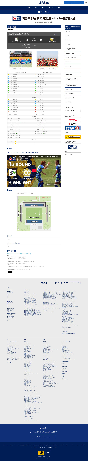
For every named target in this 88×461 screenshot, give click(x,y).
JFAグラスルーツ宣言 (10, 342)
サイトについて (6, 445)
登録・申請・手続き (65, 348)
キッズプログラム (10, 351)
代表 (29, 7)
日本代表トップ (9, 289)
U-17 (8, 297)
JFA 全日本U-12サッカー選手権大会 (49, 311)
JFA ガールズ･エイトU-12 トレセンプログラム (50, 349)
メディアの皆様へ (41, 447)
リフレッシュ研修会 (27, 359)
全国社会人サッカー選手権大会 (29, 301)
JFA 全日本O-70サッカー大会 (66, 313)
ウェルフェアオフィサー (28, 407)
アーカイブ (34, 447)
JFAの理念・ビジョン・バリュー (44, 436)
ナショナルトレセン (46, 345)
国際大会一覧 (26, 291)
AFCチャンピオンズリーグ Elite (29, 296)
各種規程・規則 (64, 347)
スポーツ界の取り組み (28, 404)
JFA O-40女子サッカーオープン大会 (67, 293)
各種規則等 (63, 374)
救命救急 (25, 379)
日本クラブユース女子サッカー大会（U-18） (69, 304)
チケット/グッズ (79, 2)
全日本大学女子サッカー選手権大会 (67, 294)
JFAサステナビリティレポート (48, 376)
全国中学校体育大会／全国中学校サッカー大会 (50, 304)
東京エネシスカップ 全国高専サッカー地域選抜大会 (32, 314)
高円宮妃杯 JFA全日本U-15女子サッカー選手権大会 (70, 298)
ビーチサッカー (9, 314)
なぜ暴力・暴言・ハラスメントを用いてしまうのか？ (32, 397)
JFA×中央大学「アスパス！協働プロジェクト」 (50, 366)
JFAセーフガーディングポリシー (29, 393)
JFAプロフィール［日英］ (66, 358)
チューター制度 (26, 367)
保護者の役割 (26, 400)
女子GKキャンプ (45, 348)
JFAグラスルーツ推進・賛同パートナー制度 (14, 359)
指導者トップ (26, 353)
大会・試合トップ (27, 289)
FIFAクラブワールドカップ (28, 316)
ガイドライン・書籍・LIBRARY (29, 388)
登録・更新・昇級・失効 (28, 365)
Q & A (63, 376)
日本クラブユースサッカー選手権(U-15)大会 (50, 306)
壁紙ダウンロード (69, 89)
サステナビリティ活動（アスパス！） (68, 352)
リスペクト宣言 (26, 391)
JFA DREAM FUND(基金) (28, 418)
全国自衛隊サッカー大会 (28, 303)
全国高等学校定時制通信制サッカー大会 (49, 297)
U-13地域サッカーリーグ (47, 305)
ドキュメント (64, 368)
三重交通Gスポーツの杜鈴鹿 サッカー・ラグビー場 (19, 254)
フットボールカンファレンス (29, 360)
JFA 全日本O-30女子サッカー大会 (67, 292)
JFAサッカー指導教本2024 (28, 362)
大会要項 (67, 35)
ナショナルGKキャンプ (46, 347)
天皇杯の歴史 (68, 102)
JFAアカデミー (45, 354)
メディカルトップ (27, 375)
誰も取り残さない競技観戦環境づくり (49, 363)
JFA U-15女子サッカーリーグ (66, 299)
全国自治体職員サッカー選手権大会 (30, 302)
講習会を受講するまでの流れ (29, 357)
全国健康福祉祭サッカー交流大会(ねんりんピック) (70, 314)
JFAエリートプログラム (47, 346)
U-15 (8, 299)
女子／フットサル (10, 311)
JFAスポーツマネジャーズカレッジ (48, 370)
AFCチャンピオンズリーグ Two (29, 297)
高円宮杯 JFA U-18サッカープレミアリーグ (50, 292)
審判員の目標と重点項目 (28, 351)
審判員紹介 (26, 347)
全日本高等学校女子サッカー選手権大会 (68, 300)
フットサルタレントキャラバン (48, 351)
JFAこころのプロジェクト (47, 367)
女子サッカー (64, 363)
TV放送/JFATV (69, 74)
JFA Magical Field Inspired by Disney (13, 345)
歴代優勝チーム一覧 (70, 97)
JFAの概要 (63, 343)
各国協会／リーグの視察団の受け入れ (49, 386)
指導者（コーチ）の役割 (28, 354)
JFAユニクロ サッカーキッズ (12, 343)
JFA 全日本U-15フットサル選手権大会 (68, 322)
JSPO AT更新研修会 (27, 381)
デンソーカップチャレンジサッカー (30, 309)
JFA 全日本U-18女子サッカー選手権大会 (68, 296)
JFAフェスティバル (10, 355)
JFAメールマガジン (65, 379)
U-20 (8, 303)
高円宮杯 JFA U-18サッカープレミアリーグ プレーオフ (52, 294)
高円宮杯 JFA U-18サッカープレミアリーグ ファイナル (52, 291)
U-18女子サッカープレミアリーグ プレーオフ (69, 297)
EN (86, 3)
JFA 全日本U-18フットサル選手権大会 (68, 321)
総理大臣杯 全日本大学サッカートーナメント (31, 306)
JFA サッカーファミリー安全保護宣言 (30, 392)
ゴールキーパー (26, 368)
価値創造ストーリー (65, 351)
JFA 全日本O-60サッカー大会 (66, 312)
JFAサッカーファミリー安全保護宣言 (49, 365)
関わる (51, 7)
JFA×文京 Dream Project (65, 356)
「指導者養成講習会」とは (28, 356)
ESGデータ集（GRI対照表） (66, 350)
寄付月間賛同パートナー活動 (47, 378)
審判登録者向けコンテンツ (28, 348)
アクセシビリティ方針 (14, 445)
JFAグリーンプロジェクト (47, 361)
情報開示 (63, 349)
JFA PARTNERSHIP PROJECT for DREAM (31, 419)
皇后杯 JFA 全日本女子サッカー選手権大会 (69, 291)
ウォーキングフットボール (11, 349)
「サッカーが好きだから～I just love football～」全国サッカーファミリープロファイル (15, 358)
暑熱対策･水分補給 (27, 378)
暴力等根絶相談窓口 (27, 413)
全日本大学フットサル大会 (66, 320)
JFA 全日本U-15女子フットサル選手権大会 (69, 323)
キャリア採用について (51, 447)
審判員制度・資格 (27, 346)
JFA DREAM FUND (65, 357)
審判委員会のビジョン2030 (28, 342)
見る (36, 7)
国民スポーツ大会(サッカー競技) (29, 298)
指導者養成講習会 (27, 358)
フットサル (63, 364)
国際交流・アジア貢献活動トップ (48, 380)
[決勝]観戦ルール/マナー (71, 53)
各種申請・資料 (26, 366)
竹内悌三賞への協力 (46, 368)
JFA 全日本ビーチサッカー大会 (67, 329)
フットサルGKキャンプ (46, 350)
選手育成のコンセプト (46, 342)
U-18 (8, 296)
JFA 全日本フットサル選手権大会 (67, 317)
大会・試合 (44, 11)
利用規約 (22, 445)
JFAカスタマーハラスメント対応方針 (77, 445)
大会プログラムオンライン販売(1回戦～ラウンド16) (71, 79)
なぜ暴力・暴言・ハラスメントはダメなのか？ (31, 398)
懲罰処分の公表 (26, 414)
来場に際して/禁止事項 (71, 58)
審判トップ (26, 341)
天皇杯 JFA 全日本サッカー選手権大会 (30, 293)
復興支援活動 (45, 374)
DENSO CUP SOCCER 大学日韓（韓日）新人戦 (32, 311)
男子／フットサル (10, 309)
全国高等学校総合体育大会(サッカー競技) (49, 296)
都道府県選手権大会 (70, 93)
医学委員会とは (26, 387)
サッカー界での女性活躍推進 (47, 364)
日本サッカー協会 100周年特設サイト (68, 353)
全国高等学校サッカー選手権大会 (48, 295)
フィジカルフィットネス (28, 369)
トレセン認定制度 (46, 343)
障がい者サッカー (10, 354)
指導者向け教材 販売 (27, 363)
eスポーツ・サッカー (10, 317)
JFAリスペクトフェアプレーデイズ (30, 405)
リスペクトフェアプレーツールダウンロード (31, 412)
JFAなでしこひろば (10, 346)
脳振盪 (25, 376)
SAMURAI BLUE (10, 292)
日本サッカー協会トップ (66, 341)
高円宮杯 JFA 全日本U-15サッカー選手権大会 (50, 303)
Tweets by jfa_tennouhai (69, 154)
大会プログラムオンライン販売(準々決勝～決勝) (71, 84)
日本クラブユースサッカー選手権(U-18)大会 (50, 298)
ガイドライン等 (26, 374)
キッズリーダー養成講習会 (11, 352)
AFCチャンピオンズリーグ (28, 294)
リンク (63, 378)
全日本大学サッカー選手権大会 (29, 305)
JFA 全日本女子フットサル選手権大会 (68, 318)
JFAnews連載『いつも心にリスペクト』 (30, 401)
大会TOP (68, 31)
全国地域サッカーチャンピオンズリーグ (30, 299)
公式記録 (57, 34)
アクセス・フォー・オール (66, 354)
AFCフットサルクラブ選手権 (66, 327)
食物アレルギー (26, 383)
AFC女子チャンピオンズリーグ (67, 305)
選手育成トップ (45, 341)
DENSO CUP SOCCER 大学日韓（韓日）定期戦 (32, 310)
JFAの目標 (63, 345)
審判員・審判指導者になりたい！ (29, 345)
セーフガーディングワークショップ (30, 410)
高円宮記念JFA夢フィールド (47, 357)
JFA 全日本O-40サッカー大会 (66, 310)
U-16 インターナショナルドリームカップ (49, 300)
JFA (44, 339)
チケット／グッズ (64, 371)
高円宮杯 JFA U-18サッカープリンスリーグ (50, 293)
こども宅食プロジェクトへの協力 (48, 375)
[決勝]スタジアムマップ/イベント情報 (71, 48)
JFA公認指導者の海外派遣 (28, 371)
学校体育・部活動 (10, 353)
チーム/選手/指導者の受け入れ (48, 385)
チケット (67, 70)
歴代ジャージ (9, 320)
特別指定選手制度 (46, 352)
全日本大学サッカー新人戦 (28, 308)
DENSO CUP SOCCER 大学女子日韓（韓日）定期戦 (32, 312)
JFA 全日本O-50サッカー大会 (66, 311)
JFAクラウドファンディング (28, 416)
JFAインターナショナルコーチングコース (31, 373)
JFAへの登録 (69, 2)
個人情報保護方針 (28, 445)
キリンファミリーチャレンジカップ (13, 348)
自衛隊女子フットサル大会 (66, 319)
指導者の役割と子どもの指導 (29, 399)
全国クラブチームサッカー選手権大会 (30, 300)
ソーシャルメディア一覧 (75, 282)
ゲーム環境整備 (45, 353)
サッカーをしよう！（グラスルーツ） (13, 341)
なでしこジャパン (10, 302)
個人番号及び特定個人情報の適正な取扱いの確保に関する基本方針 (46, 445)
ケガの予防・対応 (27, 385)
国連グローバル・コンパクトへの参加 (49, 377)
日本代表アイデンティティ (11, 319)
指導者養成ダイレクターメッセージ (30, 355)
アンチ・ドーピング (27, 382)
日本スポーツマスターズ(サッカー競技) (30, 304)
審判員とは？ (26, 343)
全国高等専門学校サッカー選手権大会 (30, 313)
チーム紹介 (68, 44)
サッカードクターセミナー (28, 380)
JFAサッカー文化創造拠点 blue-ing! (68, 333)
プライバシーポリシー (64, 445)
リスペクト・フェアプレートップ (29, 390)
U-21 (8, 294)
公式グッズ (68, 62)
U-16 (8, 298)
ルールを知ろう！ (65, 331)
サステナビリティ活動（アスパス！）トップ (50, 360)
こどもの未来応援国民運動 (47, 369)
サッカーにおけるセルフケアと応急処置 (30, 386)
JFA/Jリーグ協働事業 (46, 358)
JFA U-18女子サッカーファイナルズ (67, 295)
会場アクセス (68, 66)
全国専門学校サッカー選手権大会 (29, 315)
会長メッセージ (64, 342)
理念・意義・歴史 (27, 364)
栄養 (25, 384)
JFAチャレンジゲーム (10, 347)
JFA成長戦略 (64, 346)
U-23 (8, 293)
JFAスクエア (9, 350)
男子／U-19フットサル (11, 310)
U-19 (8, 295)
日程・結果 (68, 40)
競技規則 (25, 349)
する (43, 7)
